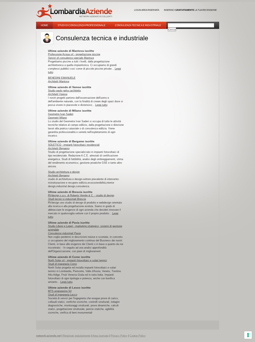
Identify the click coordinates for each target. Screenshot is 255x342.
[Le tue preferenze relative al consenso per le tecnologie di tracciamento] (248, 335)
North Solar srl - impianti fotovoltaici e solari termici (77, 260)
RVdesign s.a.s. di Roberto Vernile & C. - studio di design (81, 195)
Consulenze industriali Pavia (64, 233)
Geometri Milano (57, 117)
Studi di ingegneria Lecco (62, 294)
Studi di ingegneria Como (62, 263)
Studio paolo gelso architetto (64, 90)
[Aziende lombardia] (74, 11)
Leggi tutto (101, 104)
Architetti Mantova (58, 81)
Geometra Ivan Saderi (60, 114)
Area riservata (100, 335)
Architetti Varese (57, 94)
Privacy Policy (119, 335)
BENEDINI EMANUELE (62, 77)
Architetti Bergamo (59, 148)
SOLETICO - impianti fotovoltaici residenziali (74, 144)
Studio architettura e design (64, 171)
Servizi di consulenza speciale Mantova (71, 57)
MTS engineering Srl (60, 291)
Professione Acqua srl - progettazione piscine (74, 54)
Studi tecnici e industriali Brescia (67, 199)
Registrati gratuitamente (76, 335)
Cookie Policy (138, 335)
